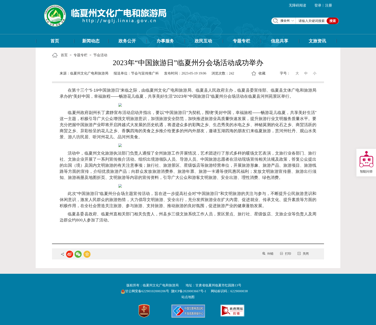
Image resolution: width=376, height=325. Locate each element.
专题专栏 (241, 40)
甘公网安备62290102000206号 (147, 291)
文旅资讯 (317, 40)
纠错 (270, 253)
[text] (312, 21)
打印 (288, 253)
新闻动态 (91, 40)
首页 (54, 40)
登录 (317, 5)
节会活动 (100, 55)
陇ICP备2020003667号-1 (188, 291)
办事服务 (165, 40)
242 (231, 73)
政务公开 (127, 40)
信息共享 (279, 40)
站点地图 (188, 297)
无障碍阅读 (297, 5)
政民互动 (203, 40)
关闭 (306, 253)
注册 (328, 5)
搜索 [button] (332, 21)
